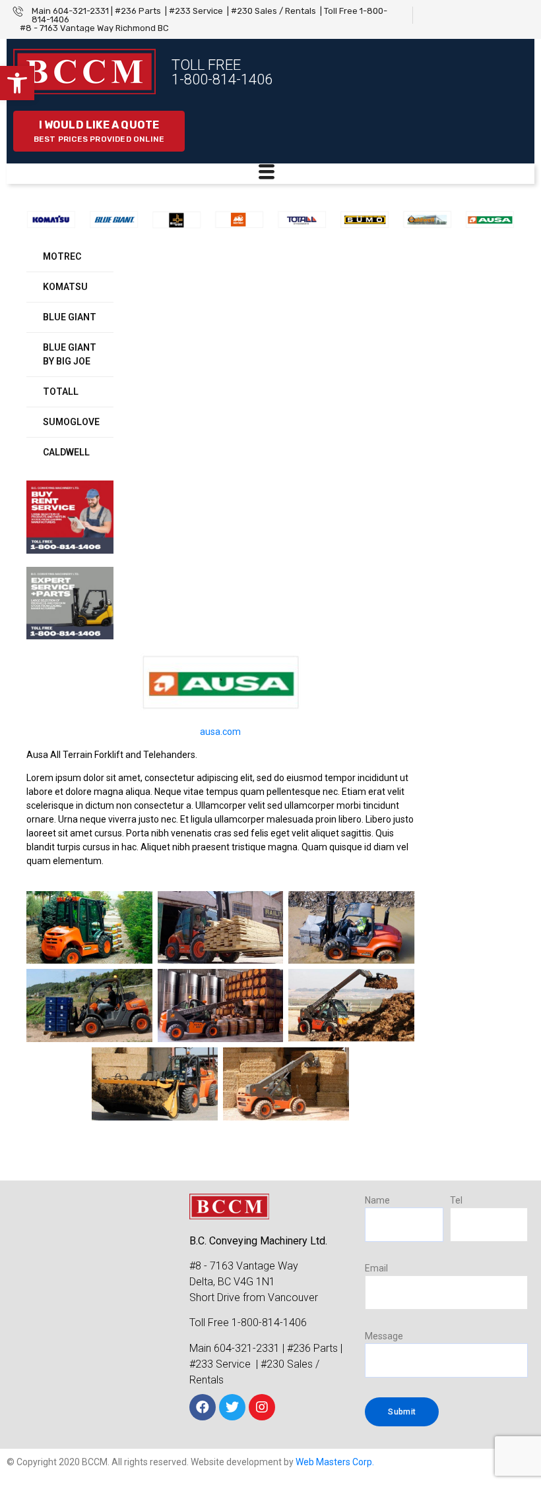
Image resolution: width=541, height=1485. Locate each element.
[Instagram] (262, 1407)
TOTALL (61, 391)
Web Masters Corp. (335, 1462)
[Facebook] (202, 1407)
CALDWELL (66, 452)
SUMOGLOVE (71, 422)
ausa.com (220, 731)
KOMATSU (65, 286)
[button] (17, 83)
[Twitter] (232, 1407)
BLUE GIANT (69, 317)
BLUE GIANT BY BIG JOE (69, 354)
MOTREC (62, 256)
